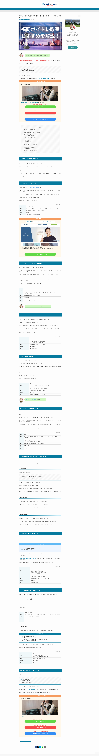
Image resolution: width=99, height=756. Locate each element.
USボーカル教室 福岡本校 (29, 135)
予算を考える (28, 140)
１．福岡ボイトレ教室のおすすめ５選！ (31, 129)
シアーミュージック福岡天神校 (34, 187)
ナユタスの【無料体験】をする (40, 727)
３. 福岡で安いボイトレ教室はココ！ (30, 144)
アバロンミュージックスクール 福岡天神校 (32, 132)
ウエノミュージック (27, 134)
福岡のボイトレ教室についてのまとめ (30, 150)
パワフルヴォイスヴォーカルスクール (30, 137)
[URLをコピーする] (45, 747)
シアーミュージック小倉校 (30, 147)
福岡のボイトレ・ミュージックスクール (25, 19)
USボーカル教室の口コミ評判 (31, 399)
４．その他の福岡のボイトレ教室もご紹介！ (32, 146)
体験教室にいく (28, 141)
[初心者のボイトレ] (49, 4)
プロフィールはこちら (72, 47)
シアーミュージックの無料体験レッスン (40, 106)
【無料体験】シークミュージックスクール (40, 119)
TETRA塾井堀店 (28, 148)
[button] (36, 747)
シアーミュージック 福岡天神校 (30, 130)
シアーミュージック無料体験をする (40, 254)
